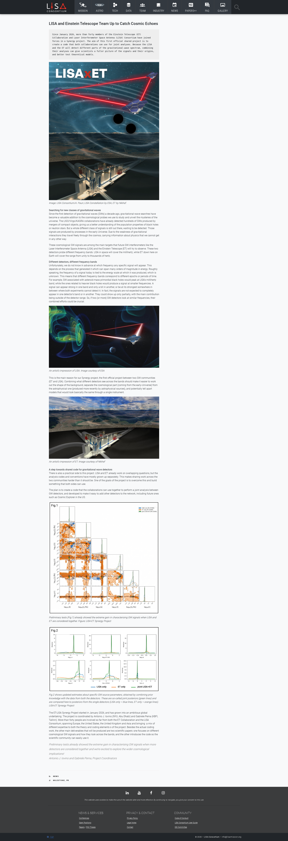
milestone (59, 780)
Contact (130, 827)
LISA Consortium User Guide (186, 823)
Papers (81, 827)
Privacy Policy (132, 818)
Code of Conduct (181, 818)
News (56, 776)
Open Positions (85, 823)
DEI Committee (181, 827)
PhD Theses (91, 827)
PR (67, 780)
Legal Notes (131, 823)
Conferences (84, 818)
